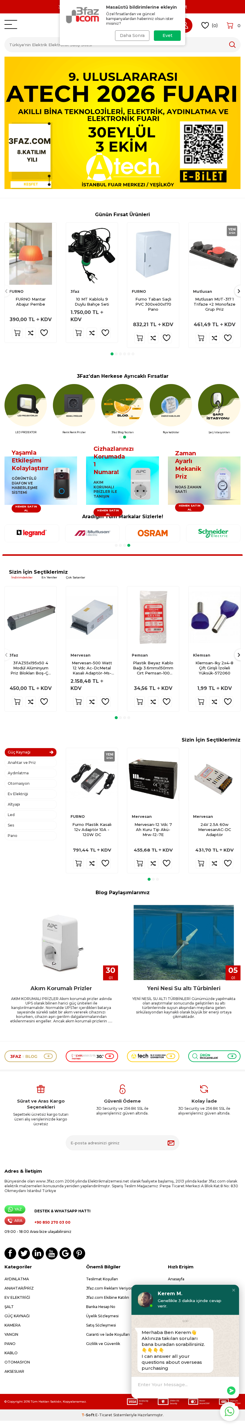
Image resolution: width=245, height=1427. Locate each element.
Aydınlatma (18, 773)
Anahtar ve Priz (22, 762)
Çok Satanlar (75, 577)
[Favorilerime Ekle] (44, 333)
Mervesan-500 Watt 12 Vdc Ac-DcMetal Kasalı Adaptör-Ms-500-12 (92, 668)
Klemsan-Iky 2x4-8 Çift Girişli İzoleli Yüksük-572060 (214, 667)
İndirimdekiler (22, 577)
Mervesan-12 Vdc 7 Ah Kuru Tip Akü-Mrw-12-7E (153, 829)
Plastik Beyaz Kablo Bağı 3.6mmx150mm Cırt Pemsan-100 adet (153, 668)
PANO (10, 1343)
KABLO (11, 1353)
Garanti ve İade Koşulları (108, 1334)
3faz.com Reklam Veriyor (109, 1288)
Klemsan (201, 655)
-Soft (88, 1415)
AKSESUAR (14, 1371)
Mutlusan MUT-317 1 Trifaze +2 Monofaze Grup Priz (214, 304)
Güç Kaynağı (19, 752)
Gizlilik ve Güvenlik (103, 1343)
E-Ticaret (103, 1415)
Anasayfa (176, 1279)
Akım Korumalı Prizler (61, 988)
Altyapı (14, 804)
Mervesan (81, 655)
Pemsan (140, 655)
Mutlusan (202, 291)
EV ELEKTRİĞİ (17, 1297)
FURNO (16, 291)
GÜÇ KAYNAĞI (17, 1316)
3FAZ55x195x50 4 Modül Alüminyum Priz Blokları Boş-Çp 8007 (30, 668)
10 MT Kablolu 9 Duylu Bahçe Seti (92, 302)
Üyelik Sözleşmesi (102, 1316)
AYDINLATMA (16, 1279)
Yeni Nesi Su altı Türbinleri (183, 988)
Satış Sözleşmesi (101, 1325)
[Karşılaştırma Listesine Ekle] (30, 333)
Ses (11, 825)
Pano (12, 835)
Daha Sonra (132, 35)
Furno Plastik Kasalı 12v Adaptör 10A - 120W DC (91, 829)
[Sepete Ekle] (17, 333)
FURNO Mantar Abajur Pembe (31, 302)
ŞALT (9, 1306)
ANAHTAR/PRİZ (19, 1288)
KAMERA (12, 1325)
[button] (112, 353)
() (215, 25)
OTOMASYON (17, 1362)
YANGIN (11, 1334)
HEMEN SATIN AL (26, 508)
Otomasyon (19, 783)
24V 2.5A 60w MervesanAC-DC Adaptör (214, 829)
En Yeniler (49, 577)
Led (11, 814)
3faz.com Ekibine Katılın (107, 1297)
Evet (167, 35)
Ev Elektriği (18, 794)
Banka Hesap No (100, 1306)
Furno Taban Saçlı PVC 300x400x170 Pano (153, 304)
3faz (75, 291)
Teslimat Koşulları (102, 1279)
